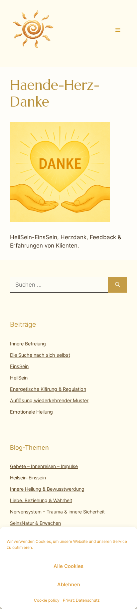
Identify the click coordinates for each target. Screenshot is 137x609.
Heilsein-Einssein (28, 477)
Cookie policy (47, 600)
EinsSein (19, 366)
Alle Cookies (68, 566)
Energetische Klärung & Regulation (48, 389)
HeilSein (19, 377)
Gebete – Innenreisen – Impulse (44, 466)
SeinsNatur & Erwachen (35, 523)
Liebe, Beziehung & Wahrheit (41, 500)
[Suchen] (117, 285)
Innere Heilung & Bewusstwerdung (47, 489)
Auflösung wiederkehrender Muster (49, 400)
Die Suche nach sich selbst (40, 355)
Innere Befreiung (28, 343)
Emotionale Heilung (31, 412)
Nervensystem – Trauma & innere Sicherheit (57, 511)
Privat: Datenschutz (81, 600)
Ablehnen (68, 584)
